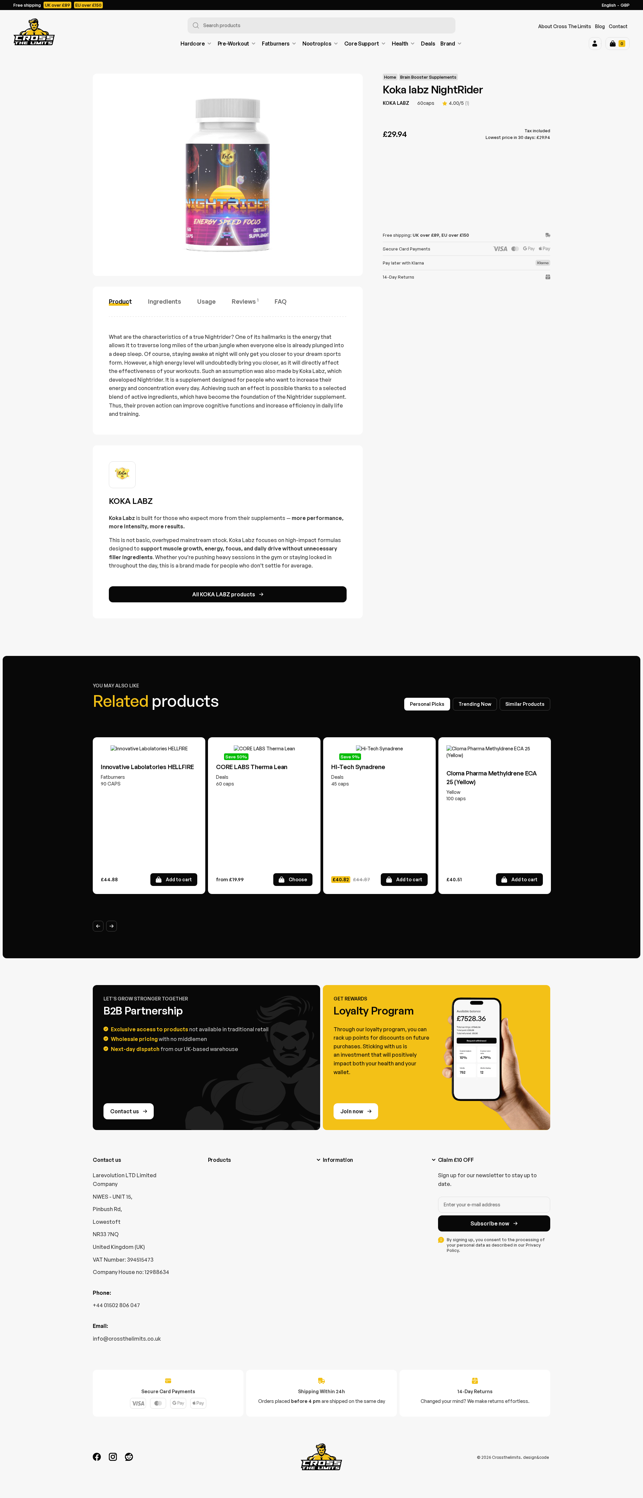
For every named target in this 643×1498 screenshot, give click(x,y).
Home (390, 77)
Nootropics (317, 43)
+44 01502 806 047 (116, 1305)
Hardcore (193, 43)
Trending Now (474, 704)
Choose (298, 879)
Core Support (361, 43)
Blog (600, 26)
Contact (618, 26)
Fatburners (276, 43)
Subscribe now (490, 1223)
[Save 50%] (264, 748)
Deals (428, 43)
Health (400, 43)
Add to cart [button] (179, 879)
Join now (351, 1111)
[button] (595, 43)
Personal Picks (427, 704)
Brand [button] (447, 43)
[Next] (111, 926)
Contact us (124, 1111)
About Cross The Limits (564, 26)
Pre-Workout (233, 43)
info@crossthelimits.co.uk (127, 1338)
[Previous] (98, 926)
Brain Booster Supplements (428, 77)
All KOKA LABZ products (223, 594)
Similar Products (525, 704)
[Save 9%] (379, 748)
